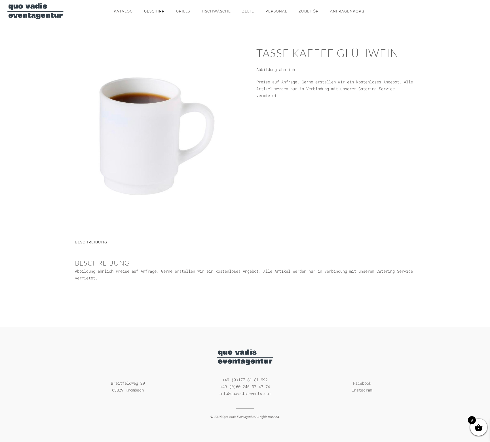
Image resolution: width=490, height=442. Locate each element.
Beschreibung (91, 242)
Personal (276, 11)
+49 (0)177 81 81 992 (245, 379)
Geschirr (154, 11)
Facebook (362, 383)
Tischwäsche (216, 11)
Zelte (248, 11)
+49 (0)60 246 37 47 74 (245, 386)
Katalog (123, 11)
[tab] (85, 242)
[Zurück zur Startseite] (35, 11)
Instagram (362, 390)
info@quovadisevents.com (245, 393)
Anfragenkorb (347, 11)
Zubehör (309, 11)
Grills (183, 11)
